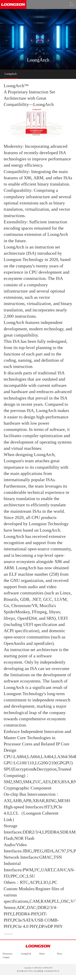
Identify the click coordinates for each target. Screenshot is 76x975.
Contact (6, 957)
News (59, 953)
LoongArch (26, 953)
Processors (7, 953)
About (41, 953)
